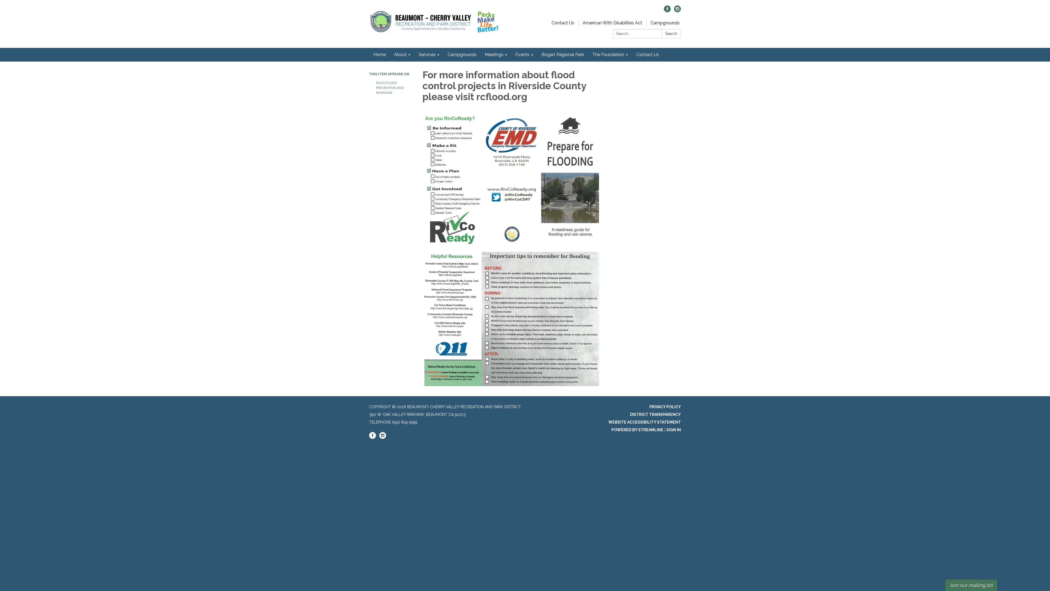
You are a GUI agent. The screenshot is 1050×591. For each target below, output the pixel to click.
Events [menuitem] (522, 54)
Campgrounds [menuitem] (462, 54)
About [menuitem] (400, 54)
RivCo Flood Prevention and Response (390, 88)
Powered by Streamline (637, 430)
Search (671, 33)
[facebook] (667, 10)
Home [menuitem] (379, 54)
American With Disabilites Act (612, 22)
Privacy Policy (665, 407)
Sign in (673, 430)
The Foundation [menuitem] (608, 54)
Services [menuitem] (427, 54)
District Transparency (655, 414)
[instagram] (677, 10)
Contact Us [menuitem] (647, 54)
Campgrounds (665, 22)
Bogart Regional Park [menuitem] (562, 54)
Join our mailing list (971, 585)
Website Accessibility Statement (644, 422)
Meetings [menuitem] (494, 54)
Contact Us (563, 22)
